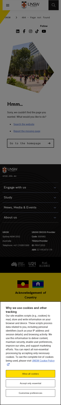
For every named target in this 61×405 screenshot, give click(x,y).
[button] (30, 143)
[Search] (53, 5)
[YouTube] (43, 31)
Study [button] (8, 197)
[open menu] (8, 5)
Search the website (23, 124)
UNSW (7, 17)
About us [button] (10, 217)
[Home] (30, 5)
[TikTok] (37, 31)
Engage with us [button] (15, 187)
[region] (30, 353)
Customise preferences (30, 393)
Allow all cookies (30, 373)
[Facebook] (24, 31)
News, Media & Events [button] (20, 207)
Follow (44, 26)
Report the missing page (26, 131)
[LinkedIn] (18, 31)
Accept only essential (30, 383)
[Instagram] (30, 31)
